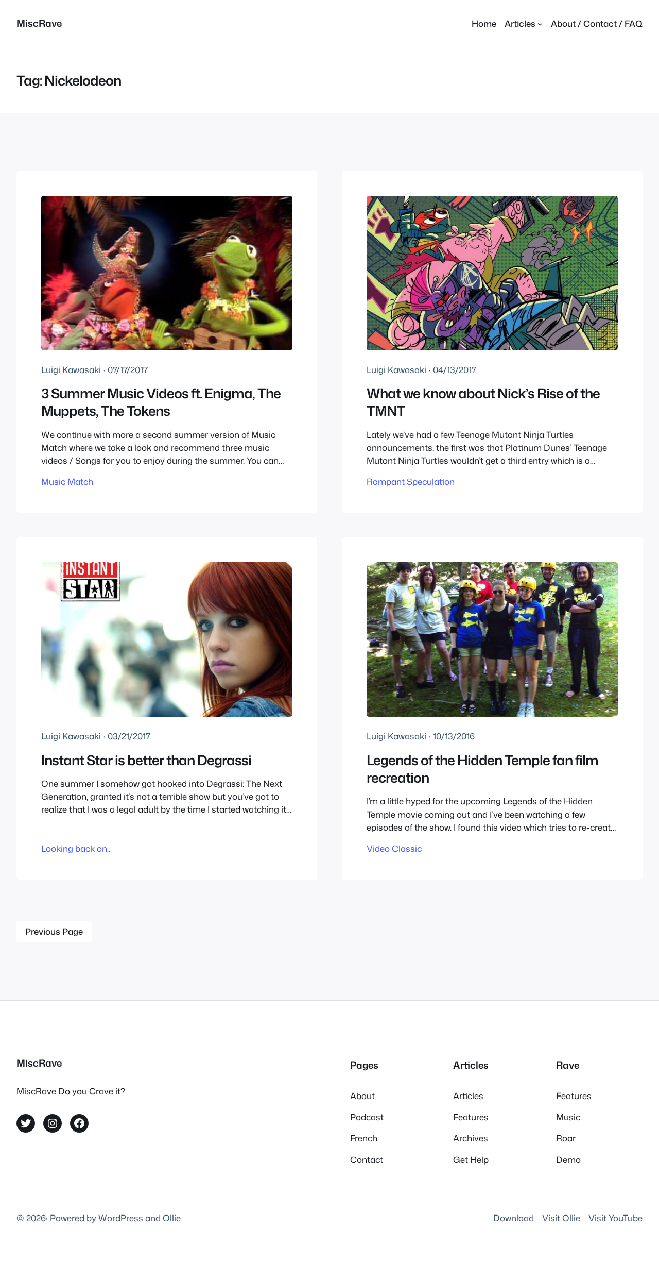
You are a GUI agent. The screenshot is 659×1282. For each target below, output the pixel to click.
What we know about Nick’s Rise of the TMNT (483, 402)
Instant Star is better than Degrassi (146, 760)
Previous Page (54, 931)
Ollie (172, 1218)
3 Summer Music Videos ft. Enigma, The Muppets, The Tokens (161, 402)
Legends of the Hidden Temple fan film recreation (482, 769)
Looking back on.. (75, 848)
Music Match (67, 481)
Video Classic (394, 848)
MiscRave (39, 23)
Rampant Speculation (411, 481)
